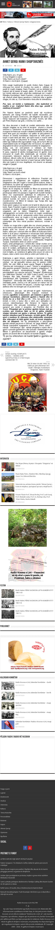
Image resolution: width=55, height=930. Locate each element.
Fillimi (4, 22)
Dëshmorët (5, 797)
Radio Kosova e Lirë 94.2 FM (27, 903)
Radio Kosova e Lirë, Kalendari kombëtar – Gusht (33, 682)
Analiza (3, 801)
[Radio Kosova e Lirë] (27, 4)
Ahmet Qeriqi (5, 828)
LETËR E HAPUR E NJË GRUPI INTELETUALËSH (16, 859)
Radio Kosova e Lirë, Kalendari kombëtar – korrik (33, 693)
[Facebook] (25, 848)
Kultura (10, 22)
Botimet (3, 821)
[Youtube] (30, 848)
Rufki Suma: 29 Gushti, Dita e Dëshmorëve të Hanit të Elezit (22, 888)
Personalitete (5, 817)
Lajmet (3, 793)
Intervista (4, 805)
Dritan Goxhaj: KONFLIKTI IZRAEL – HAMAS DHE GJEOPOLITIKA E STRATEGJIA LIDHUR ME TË (17, 356)
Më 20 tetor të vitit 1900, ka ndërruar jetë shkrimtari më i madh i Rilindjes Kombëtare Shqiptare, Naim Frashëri (38, 366)
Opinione (4, 832)
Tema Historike (6, 813)
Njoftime (4, 836)
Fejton (3, 825)
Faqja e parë (5, 789)
